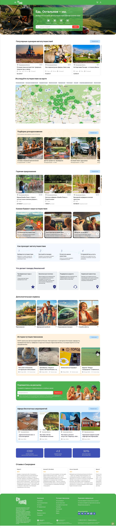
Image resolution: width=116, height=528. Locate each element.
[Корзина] (97, 2)
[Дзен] (85, 513)
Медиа (57, 511)
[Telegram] (82, 513)
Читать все (94, 337)
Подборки (58, 507)
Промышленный (61, 82)
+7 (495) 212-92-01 (82, 520)
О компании (40, 500)
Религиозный (69, 82)
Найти (75, 26)
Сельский (76, 82)
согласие (23, 395)
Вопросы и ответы (41, 513)
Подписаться (58, 392)
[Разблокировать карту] (98, 89)
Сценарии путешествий (61, 505)
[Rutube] (88, 513)
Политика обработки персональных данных (88, 500)
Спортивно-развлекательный (86, 82)
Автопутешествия (60, 502)
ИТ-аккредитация (41, 507)
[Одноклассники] (94, 513)
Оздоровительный (43, 82)
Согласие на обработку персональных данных (89, 502)
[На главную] (19, 2)
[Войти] (101, 2)
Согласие (46, 396)
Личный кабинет (60, 500)
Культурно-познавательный (32, 82)
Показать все (95, 41)
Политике (50, 397)
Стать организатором (42, 502)
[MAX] (91, 513)
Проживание (59, 509)
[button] (87, 112)
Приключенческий (53, 82)
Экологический (97, 82)
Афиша (57, 513)
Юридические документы (84, 505)
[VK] (79, 513)
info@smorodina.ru (92, 520)
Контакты (39, 505)
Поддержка (40, 515)
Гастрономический (20, 82)
